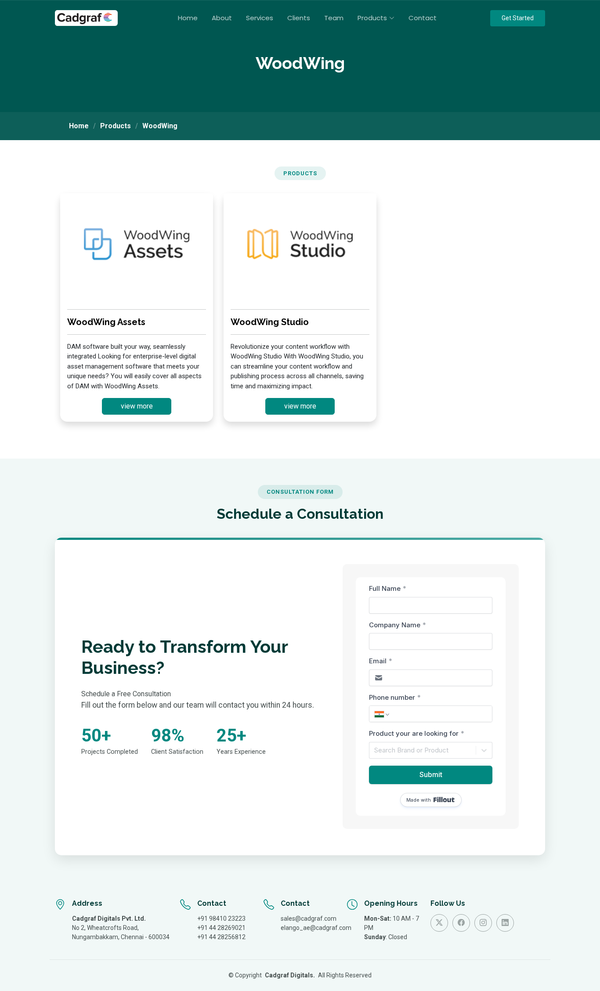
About (222, 17)
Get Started (518, 18)
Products (115, 126)
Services (259, 17)
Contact (422, 17)
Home (188, 17)
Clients (298, 17)
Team (333, 17)
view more (137, 406)
